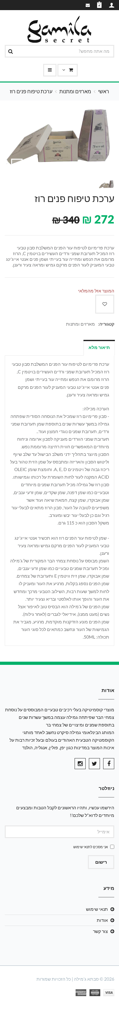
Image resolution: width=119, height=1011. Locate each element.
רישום (101, 862)
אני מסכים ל (90, 847)
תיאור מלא (99, 347)
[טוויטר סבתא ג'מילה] (94, 763)
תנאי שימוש (81, 847)
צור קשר (100, 931)
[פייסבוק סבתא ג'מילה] (108, 763)
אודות (102, 920)
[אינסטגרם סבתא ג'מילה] (80, 763)
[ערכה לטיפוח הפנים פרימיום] (17, 164)
